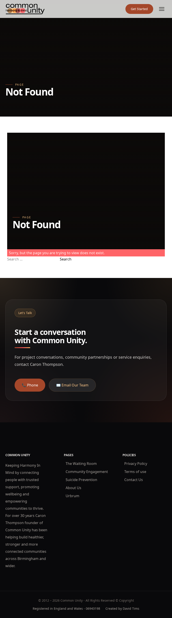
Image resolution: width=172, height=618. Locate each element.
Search (65, 259)
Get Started (139, 9)
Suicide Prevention (81, 479)
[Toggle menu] (162, 9)
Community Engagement (87, 471)
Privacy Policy (135, 463)
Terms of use (135, 471)
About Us (73, 487)
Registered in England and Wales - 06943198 (66, 608)
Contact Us (133, 479)
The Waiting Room (81, 463)
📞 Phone (30, 385)
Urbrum (72, 495)
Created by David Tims (122, 608)
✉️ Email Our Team (72, 385)
